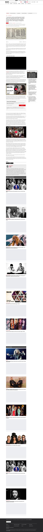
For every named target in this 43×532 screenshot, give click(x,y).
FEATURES (11, 3)
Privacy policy (30, 524)
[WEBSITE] (10, 166)
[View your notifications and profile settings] (34, 2)
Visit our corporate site (29, 519)
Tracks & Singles (9, 15)
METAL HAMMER (24, 0)
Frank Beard (18, 13)
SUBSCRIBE (22, 3)
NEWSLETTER (29, 3)
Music (6, 15)
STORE (25, 3)
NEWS (8, 3)
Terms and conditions (24, 524)
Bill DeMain (11, 165)
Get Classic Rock (30, 13)
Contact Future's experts (16, 524)
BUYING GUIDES (15, 3)
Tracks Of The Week (24, 13)
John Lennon (8, 163)
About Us (7, 524)
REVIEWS (19, 3)
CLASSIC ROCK (20, 0)
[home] (6, 3)
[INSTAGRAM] (9, 166)
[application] (16, 62)
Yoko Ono (12, 163)
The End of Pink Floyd (12, 13)
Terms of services (14, 107)
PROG (27, 0)
